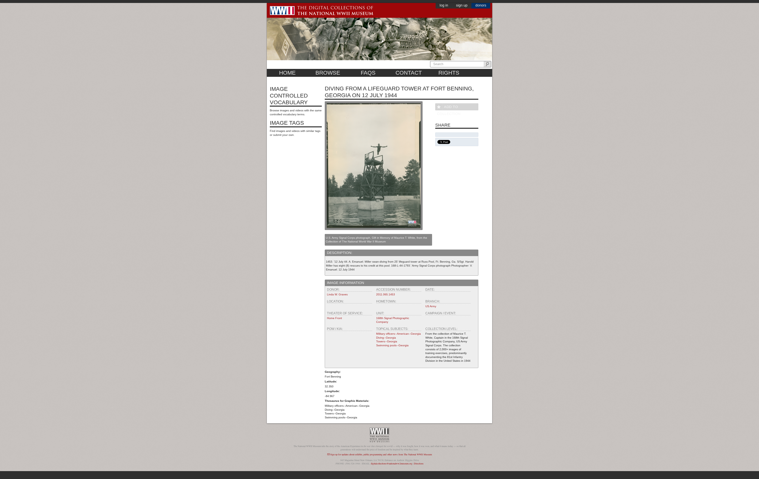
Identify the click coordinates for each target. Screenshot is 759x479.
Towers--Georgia (386, 341)
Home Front (334, 318)
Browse (327, 73)
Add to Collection (449, 107)
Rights (448, 73)
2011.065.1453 (385, 294)
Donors (480, 5)
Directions (419, 463)
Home (287, 73)
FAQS (368, 73)
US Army (430, 306)
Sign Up (461, 5)
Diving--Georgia (386, 337)
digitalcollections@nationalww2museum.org (391, 463)
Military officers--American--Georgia (398, 333)
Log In (444, 5)
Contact (409, 73)
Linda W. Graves (337, 294)
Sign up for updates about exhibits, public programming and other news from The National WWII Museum (381, 454)
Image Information (345, 283)
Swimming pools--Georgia (392, 345)
